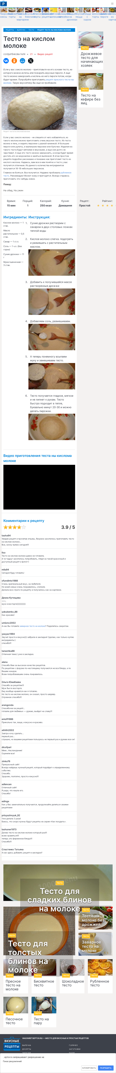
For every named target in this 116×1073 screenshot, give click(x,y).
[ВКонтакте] (6, 60)
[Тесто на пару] (44, 1005)
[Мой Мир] (22, 60)
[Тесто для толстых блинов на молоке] (39, 931)
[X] (30, 60)
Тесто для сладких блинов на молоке (59, 900)
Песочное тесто (14, 1021)
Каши (72, 1053)
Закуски (26, 1053)
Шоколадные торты (99, 15)
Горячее (73, 1045)
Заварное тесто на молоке (91, 946)
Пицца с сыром (87, 16)
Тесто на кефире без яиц (90, 99)
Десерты (26, 1049)
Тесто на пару (41, 1021)
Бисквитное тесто (44, 983)
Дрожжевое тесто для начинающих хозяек (91, 59)
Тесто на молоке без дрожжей (93, 920)
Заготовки (74, 1049)
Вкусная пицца (79, 15)
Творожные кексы (6, 15)
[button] (112, 3)
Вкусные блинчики (30, 15)
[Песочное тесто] (15, 1005)
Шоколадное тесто (72, 983)
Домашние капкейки (64, 15)
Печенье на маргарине (23, 16)
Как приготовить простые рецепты (3, 3)
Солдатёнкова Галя (14, 54)
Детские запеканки (56, 15)
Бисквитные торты (15, 15)
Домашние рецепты (48, 15)
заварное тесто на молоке (32, 626)
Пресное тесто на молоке (13, 985)
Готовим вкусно (11, 1044)
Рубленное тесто (99, 983)
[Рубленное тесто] (100, 967)
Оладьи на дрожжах (72, 16)
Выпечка (26, 1045)
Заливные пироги (105, 15)
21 (31, 54)
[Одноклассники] (14, 60)
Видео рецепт (45, 54)
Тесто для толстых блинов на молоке (28, 956)
